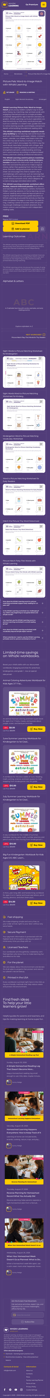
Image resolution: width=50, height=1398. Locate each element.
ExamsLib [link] (9, 1354)
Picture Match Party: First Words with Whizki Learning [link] (19, 562)
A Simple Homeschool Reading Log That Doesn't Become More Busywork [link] (23, 1068)
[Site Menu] (43, 4)
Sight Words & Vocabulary (24, 99)
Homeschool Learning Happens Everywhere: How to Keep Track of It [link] (24, 1131)
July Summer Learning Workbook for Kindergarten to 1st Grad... (21, 798)
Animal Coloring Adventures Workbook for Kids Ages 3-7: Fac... (24, 682)
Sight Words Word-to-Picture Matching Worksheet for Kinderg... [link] (20, 394)
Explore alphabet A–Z (24, 326)
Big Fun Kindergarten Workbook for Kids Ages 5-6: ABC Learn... (23, 856)
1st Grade (10, 92)
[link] (6, 74)
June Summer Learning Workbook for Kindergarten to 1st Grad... (22, 740)
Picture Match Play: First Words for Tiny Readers (28, 336)
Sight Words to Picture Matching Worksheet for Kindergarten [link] (22, 352)
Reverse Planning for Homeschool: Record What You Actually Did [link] (23, 1194)
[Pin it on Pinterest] (42, 14)
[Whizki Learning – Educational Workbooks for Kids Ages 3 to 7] (10, 4)
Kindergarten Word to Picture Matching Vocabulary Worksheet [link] (20, 437)
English (7, 99)
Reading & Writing (27, 92)
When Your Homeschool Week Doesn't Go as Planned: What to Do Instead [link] (23, 1258)
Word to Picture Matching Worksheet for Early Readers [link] (21, 479)
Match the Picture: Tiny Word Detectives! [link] (21, 521)
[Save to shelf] (42, 229)
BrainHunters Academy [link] (14, 1357)
